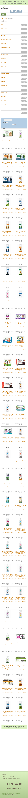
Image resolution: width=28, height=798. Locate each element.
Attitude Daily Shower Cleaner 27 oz (7, 300)
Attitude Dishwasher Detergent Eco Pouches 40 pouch (7, 392)
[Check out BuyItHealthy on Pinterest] (21, 784)
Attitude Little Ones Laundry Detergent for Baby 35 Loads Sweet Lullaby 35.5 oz (7, 621)
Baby (2, 24)
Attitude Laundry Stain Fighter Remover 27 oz (20, 460)
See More (23, 25)
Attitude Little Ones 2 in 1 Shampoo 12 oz (7, 483)
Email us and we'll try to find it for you (14, 727)
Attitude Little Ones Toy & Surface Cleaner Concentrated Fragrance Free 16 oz (7, 667)
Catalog (3, 14)
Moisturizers (4, 92)
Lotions (3, 89)
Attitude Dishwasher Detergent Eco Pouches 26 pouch (20, 369)
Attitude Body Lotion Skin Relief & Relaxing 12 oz (20, 209)
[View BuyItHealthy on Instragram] (17, 784)
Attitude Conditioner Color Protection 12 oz (20, 255)
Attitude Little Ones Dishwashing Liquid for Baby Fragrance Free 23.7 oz (20, 530)
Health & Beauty (5, 70)
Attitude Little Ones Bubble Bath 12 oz (20, 506)
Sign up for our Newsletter (14, 788)
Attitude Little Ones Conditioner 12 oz (8, 529)
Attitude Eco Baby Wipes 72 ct (20, 415)
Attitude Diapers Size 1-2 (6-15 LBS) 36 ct (20, 323)
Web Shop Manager (9, 794)
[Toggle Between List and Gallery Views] (14, 124)
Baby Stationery (5, 28)
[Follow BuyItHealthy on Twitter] (13, 784)
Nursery (3, 96)
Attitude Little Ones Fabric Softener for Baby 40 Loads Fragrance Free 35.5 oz (20, 552)
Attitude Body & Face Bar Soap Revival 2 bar (20, 163)
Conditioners (4, 51)
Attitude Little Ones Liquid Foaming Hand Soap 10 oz (7, 643)
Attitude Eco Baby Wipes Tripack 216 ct (7, 438)
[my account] (12, 11)
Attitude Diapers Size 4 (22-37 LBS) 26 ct (20, 346)
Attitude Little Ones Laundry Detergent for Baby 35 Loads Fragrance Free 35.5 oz (7, 599)
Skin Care (3, 100)
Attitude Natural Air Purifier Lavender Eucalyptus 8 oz (20, 666)
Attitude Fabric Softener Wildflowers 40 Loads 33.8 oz (7, 461)
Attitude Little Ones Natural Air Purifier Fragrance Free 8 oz (20, 644)
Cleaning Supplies (5, 47)
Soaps (2, 108)
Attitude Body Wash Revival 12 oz (20, 232)
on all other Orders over (15, 3)
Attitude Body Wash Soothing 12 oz (7, 255)
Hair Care (3, 66)
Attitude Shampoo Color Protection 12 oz (20, 689)
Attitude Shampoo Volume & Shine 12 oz (20, 712)
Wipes (2, 112)
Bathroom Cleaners (6, 39)
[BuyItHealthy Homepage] (5, 7)
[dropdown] (20, 11)
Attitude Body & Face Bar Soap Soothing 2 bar (7, 186)
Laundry (3, 77)
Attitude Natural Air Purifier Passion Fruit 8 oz (7, 689)
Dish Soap (3, 62)
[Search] (15, 11)
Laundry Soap (4, 85)
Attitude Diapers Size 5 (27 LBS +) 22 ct (7, 369)
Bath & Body (4, 32)
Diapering (3, 58)
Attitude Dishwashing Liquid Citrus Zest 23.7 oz (20, 392)
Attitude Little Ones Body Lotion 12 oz (20, 483)
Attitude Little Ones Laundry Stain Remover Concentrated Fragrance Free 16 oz (20, 621)
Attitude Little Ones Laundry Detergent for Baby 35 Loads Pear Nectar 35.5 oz (20, 598)
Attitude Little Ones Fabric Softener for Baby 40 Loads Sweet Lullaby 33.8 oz (20, 575)
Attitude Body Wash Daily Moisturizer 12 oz (7, 232)
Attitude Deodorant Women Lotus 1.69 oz (7, 323)
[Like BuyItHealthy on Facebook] (9, 784)
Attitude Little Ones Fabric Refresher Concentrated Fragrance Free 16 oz (7, 552)
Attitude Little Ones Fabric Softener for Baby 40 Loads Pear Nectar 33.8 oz (7, 575)
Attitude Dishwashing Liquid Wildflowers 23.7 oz (7, 415)
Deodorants (4, 54)
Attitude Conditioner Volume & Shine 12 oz (20, 277)
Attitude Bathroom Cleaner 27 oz (20, 140)
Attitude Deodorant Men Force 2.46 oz (20, 300)
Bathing (3, 35)
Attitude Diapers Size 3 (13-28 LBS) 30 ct (7, 346)
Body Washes (4, 43)
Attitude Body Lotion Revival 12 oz (8, 209)
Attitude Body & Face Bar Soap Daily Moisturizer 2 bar (8, 163)
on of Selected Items (13, 1)
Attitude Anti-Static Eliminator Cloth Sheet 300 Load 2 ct (7, 141)
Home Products (5, 73)
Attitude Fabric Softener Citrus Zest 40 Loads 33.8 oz (20, 438)
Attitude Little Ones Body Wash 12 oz (7, 506)
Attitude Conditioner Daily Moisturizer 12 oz (7, 277)
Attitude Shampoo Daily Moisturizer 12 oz (8, 712)
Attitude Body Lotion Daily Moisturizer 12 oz (20, 186)
